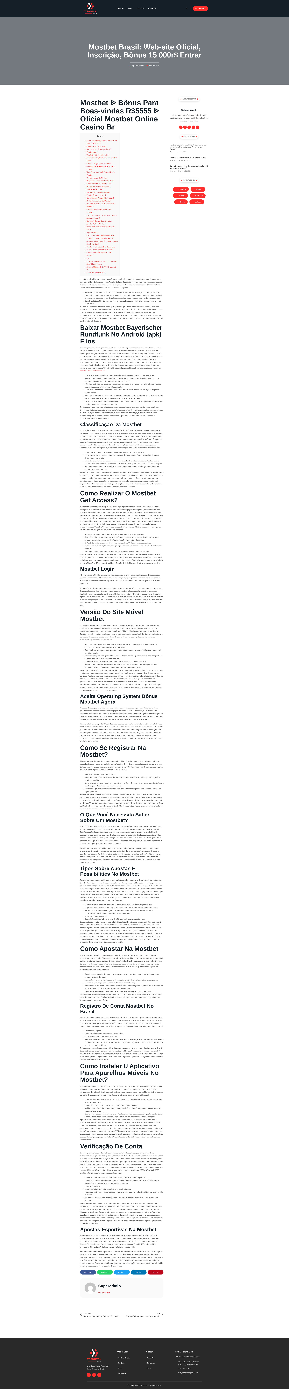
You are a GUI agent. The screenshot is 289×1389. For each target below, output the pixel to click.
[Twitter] (185, 127)
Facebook (182, 189)
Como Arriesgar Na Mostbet (96, 178)
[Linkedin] (183, 8)
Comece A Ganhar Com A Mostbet (99, 221)
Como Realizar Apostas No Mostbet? (100, 198)
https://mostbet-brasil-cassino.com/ (93, 371)
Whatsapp (199, 196)
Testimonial (122, 1373)
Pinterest (181, 196)
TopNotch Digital (124, 1358)
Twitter (182, 202)
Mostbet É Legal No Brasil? (96, 195)
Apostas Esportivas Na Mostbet (98, 192)
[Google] (189, 127)
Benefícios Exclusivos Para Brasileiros (100, 247)
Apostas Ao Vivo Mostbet (95, 224)
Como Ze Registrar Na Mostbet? (98, 164)
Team (120, 1368)
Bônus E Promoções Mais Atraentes (99, 250)
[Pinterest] (197, 127)
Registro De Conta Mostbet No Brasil (100, 181)
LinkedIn (198, 202)
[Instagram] (179, 8)
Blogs (130, 8)
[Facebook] (175, 8)
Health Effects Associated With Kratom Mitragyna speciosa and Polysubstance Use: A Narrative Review (188, 147)
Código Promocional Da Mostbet (98, 201)
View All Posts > (104, 1293)
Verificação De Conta (94, 189)
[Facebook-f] (181, 127)
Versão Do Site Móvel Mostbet (97, 155)
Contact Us (152, 8)
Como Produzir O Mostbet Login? (98, 149)
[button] (187, 8)
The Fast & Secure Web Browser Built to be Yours (188, 157)
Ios (87, 258)
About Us (140, 8)
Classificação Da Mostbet (95, 146)
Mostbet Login (91, 152)
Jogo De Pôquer (92, 232)
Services (120, 8)
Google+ (199, 189)
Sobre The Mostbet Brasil (95, 273)
